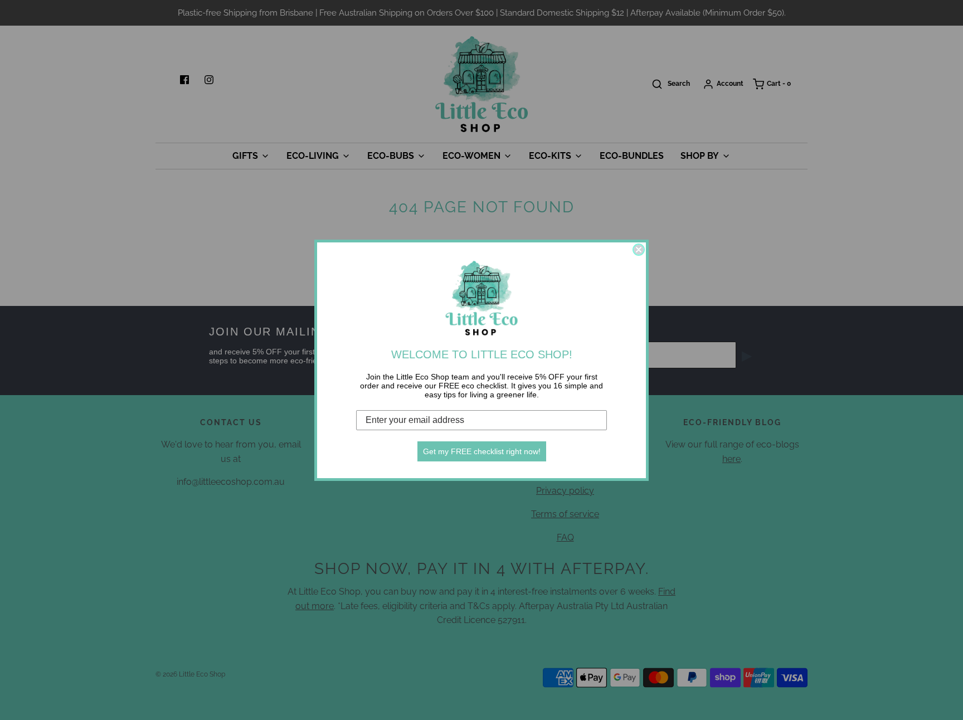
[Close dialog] (638, 249)
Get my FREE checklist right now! (482, 451)
